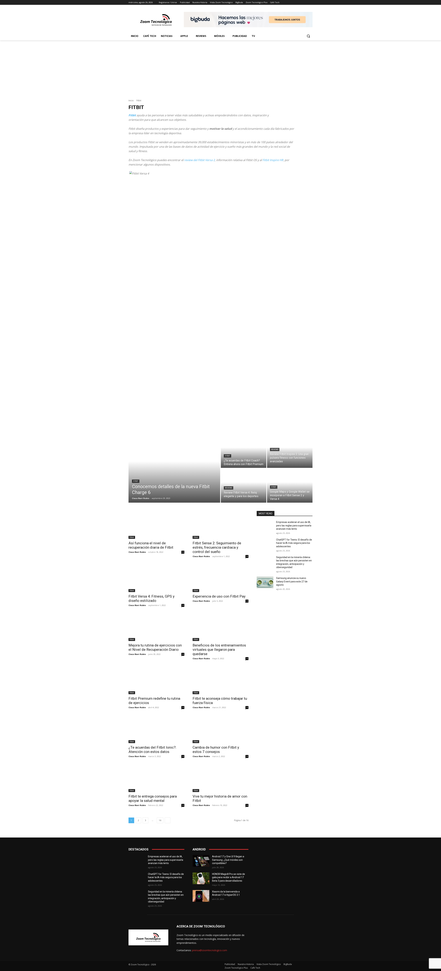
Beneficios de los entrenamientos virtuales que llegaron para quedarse (219, 649)
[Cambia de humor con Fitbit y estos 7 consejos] (220, 729)
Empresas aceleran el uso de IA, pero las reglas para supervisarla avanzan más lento (293, 525)
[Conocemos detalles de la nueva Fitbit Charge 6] (174, 468)
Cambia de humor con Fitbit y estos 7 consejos (216, 749)
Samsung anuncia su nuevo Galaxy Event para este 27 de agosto (291, 581)
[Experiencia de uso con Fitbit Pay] (220, 578)
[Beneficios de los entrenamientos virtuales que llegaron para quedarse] (220, 627)
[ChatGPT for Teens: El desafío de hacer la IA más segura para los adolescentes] (265, 544)
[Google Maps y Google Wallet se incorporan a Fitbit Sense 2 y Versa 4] (289, 486)
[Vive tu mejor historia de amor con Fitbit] (220, 778)
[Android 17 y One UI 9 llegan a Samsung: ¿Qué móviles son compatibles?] (201, 861)
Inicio (131, 100)
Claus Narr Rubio (137, 552)
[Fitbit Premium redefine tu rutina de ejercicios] (156, 680)
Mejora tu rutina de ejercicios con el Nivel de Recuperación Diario (155, 647)
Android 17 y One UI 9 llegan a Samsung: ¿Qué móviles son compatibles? (228, 860)
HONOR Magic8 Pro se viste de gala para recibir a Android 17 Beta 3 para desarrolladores (228, 877)
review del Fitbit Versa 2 (199, 160)
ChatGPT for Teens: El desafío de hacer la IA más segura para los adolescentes (294, 543)
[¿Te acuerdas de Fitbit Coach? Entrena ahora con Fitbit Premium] (243, 451)
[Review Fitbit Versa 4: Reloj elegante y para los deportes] (243, 486)
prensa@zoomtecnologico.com (209, 950)
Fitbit (135, 481)
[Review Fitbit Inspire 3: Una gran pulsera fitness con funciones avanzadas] (289, 451)
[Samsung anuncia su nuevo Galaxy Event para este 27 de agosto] (265, 582)
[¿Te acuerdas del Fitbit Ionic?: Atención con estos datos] (156, 729)
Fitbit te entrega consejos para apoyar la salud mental (153, 798)
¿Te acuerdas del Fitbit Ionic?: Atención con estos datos (152, 749)
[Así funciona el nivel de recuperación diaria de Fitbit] (156, 525)
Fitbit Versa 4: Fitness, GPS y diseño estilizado (152, 598)
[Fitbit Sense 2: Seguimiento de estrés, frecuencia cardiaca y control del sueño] (220, 525)
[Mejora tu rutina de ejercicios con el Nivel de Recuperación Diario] (156, 627)
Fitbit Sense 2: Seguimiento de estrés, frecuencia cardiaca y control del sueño (217, 547)
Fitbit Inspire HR (273, 160)
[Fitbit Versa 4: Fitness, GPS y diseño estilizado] (156, 578)
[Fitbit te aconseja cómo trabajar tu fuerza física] (220, 680)
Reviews (274, 449)
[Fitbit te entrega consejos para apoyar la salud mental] (156, 778)
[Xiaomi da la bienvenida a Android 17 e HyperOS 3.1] (201, 896)
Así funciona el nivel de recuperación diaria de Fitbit (151, 545)
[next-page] (167, 820)
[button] (308, 36)
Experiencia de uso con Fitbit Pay (219, 596)
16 (160, 820)
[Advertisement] (220, 66)
